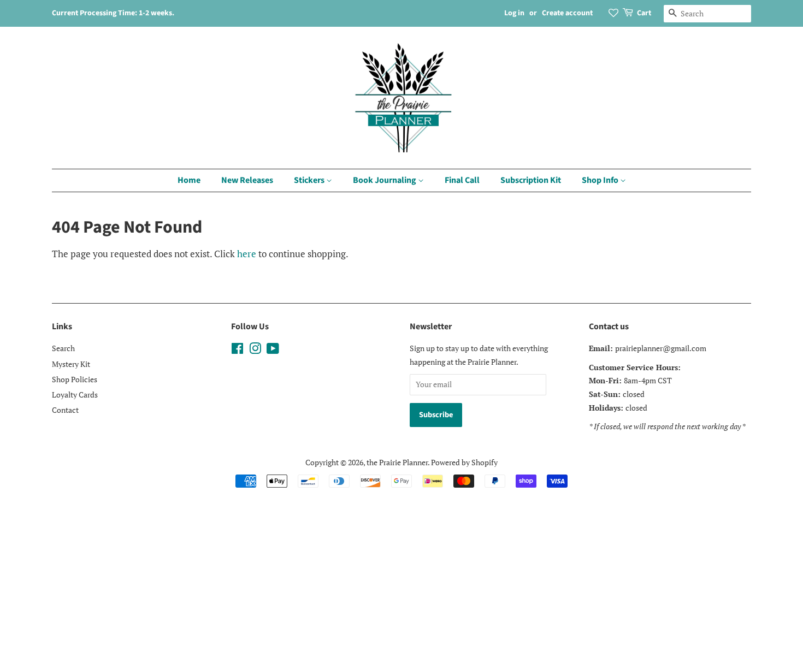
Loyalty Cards (75, 394)
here (246, 253)
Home (189, 180)
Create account (567, 13)
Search (63, 348)
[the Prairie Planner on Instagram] (255, 350)
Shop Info (601, 180)
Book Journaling (385, 180)
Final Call (462, 180)
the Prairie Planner (397, 462)
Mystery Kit (71, 364)
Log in (514, 13)
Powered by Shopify (464, 462)
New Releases (247, 180)
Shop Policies (74, 379)
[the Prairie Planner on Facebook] (237, 350)
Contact (65, 410)
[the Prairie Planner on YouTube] (273, 350)
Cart (644, 13)
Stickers (310, 180)
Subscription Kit (530, 180)
